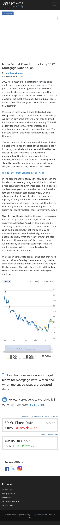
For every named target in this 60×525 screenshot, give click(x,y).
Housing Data (7, 505)
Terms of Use (41, 514)
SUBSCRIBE (37, 404)
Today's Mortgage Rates (30, 416)
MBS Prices (6, 497)
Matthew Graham (14, 73)
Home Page (7, 489)
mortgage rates (38, 85)
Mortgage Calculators (50, 416)
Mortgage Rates (8, 493)
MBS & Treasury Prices (49, 434)
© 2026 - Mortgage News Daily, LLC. (19, 514)
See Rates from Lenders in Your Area (24, 173)
